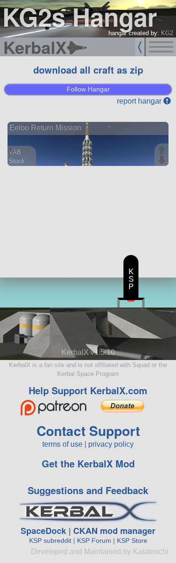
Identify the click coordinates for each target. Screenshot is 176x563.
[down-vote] (162, 160)
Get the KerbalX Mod (88, 463)
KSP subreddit (50, 540)
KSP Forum (94, 540)
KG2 (167, 33)
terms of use (62, 444)
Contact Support (88, 430)
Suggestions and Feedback (88, 490)
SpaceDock (43, 531)
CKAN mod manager (114, 531)
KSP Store (132, 540)
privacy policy (111, 444)
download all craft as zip (88, 69)
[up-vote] (162, 151)
